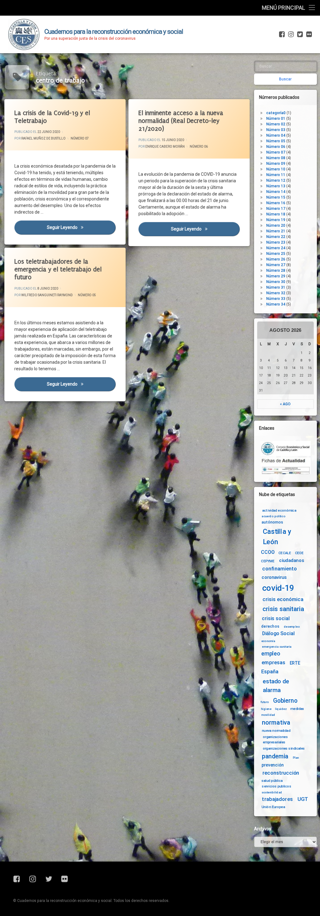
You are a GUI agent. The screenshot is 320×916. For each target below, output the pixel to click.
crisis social (275, 619)
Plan (296, 757)
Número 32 (275, 293)
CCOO (267, 552)
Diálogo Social (278, 633)
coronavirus (274, 577)
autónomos (272, 522)
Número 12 (275, 180)
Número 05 (87, 295)
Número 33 (275, 298)
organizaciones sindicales (284, 748)
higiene (266, 709)
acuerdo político (273, 516)
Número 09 (275, 163)
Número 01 (275, 118)
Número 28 (275, 270)
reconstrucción (280, 773)
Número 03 (275, 130)
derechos (270, 626)
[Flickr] (308, 34)
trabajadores (277, 799)
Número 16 (275, 203)
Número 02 (275, 124)
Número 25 (275, 253)
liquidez (281, 709)
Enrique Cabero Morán (165, 146)
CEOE (299, 553)
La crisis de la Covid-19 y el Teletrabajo (52, 116)
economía (268, 641)
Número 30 (275, 282)
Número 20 (275, 225)
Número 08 (275, 158)
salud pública (272, 780)
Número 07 (80, 138)
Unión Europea (273, 807)
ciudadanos (291, 560)
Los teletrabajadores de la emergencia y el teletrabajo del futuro (58, 269)
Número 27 (275, 265)
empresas (273, 663)
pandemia (275, 756)
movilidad (268, 715)
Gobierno (285, 700)
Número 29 (275, 276)
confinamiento (279, 568)
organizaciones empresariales (275, 739)
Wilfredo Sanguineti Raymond (47, 295)
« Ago (285, 404)
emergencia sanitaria (277, 646)
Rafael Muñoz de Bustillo (43, 138)
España (269, 671)
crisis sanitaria (283, 609)
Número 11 (275, 175)
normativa (276, 722)
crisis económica (282, 599)
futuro (265, 702)
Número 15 (275, 197)
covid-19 (278, 588)
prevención (273, 764)
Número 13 (275, 186)
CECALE (284, 553)
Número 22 (275, 237)
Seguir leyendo (81, 227)
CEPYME (267, 561)
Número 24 (275, 248)
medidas (297, 708)
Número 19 (275, 220)
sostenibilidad (272, 792)
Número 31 (275, 287)
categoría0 (276, 113)
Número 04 (275, 135)
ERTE (295, 662)
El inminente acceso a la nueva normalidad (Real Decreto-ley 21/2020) (180, 120)
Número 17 (275, 208)
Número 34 (275, 304)
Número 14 (275, 192)
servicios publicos (276, 786)
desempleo (292, 627)
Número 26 (275, 259)
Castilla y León (277, 537)
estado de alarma (276, 686)
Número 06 (199, 146)
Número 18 (275, 214)
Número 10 (275, 169)
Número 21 (275, 231)
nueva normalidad (276, 730)
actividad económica (279, 510)
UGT (303, 799)
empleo (270, 653)
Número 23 (275, 242)
